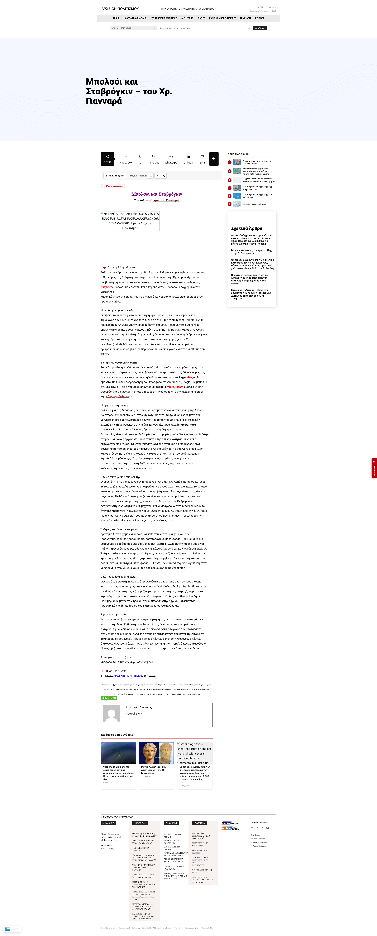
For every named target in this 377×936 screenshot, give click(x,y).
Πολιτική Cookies (258, 838)
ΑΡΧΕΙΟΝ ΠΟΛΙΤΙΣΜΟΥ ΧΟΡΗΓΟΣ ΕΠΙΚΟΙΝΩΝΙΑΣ (175, 860)
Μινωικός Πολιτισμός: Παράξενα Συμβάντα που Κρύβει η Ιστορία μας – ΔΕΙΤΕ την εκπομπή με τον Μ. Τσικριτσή (252, 294)
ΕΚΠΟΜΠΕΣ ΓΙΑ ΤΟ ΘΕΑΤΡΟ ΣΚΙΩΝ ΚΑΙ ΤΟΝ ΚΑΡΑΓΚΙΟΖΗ (202, 879)
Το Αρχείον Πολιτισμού (259, 846)
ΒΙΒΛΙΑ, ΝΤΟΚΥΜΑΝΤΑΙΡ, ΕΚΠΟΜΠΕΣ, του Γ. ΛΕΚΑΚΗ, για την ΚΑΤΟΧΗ (176, 876)
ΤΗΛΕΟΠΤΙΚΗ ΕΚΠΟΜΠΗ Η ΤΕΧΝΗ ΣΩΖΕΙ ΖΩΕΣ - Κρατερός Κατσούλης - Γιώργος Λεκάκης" (144, 895)
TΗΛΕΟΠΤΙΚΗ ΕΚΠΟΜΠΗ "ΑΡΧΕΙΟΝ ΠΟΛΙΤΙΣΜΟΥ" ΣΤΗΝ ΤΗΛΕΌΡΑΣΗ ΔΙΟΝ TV (144, 857)
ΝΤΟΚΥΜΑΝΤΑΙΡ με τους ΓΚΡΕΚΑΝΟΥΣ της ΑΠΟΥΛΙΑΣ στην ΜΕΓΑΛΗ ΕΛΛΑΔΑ (144, 906)
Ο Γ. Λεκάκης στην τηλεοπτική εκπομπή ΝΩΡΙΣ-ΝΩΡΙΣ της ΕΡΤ (144, 834)
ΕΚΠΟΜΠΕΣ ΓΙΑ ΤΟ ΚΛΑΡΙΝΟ (200, 851)
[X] (262, 828)
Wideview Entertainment (162, 928)
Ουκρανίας (107, 287)
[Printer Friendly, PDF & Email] (109, 699)
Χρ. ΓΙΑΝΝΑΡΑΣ (118, 670)
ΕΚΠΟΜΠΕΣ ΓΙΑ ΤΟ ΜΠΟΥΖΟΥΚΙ (200, 844)
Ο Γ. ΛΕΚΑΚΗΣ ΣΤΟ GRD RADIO (202, 871)
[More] (214, 159)
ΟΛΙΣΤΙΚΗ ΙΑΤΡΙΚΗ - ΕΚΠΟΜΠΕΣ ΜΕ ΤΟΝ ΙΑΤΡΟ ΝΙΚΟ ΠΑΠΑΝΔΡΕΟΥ (200, 861)
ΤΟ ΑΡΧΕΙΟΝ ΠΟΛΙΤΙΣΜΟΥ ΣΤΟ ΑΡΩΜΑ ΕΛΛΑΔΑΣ (143, 841)
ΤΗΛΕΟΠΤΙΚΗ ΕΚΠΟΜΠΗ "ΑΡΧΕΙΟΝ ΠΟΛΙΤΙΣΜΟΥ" (143, 875)
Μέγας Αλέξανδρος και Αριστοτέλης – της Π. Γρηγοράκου (251, 252)
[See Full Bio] (141, 714)
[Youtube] (267, 828)
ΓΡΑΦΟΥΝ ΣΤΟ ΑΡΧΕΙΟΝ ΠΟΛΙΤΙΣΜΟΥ (174, 867)
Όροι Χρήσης (255, 835)
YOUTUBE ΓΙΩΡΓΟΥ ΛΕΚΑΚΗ (140, 849)
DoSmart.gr (136, 928)
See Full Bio (133, 713)
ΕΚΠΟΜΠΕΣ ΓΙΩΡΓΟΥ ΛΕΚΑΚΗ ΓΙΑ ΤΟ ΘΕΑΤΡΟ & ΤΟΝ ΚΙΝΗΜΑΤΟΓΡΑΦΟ (144, 916)
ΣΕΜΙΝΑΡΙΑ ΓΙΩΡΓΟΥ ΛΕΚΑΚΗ (173, 847)
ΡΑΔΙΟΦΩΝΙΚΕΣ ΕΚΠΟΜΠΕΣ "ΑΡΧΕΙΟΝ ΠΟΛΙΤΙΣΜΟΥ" (201, 836)
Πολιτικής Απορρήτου (259, 842)
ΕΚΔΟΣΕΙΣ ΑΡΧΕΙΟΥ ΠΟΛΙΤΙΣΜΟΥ (172, 841)
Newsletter (374, 468)
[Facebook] (251, 828)
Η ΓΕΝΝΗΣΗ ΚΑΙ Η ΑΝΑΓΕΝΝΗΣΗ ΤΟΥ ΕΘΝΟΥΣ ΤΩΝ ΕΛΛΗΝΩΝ (144, 884)
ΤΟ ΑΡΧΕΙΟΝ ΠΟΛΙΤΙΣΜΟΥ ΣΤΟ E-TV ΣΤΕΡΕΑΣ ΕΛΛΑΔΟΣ (143, 867)
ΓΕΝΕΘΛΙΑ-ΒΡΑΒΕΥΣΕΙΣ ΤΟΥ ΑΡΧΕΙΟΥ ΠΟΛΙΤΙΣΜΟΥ (176, 854)
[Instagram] (257, 828)
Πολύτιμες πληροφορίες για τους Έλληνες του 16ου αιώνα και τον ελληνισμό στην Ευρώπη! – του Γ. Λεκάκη (250, 279)
